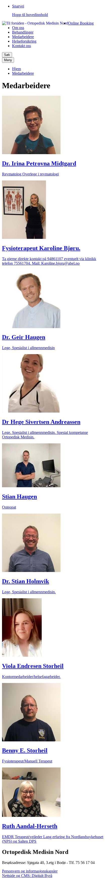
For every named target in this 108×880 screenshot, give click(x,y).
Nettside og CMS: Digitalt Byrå (27, 875)
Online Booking (81, 23)
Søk (7, 55)
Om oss (18, 28)
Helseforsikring (24, 41)
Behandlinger (22, 32)
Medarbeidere (23, 37)
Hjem (16, 69)
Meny (8, 60)
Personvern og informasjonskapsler (30, 871)
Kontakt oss (21, 46)
